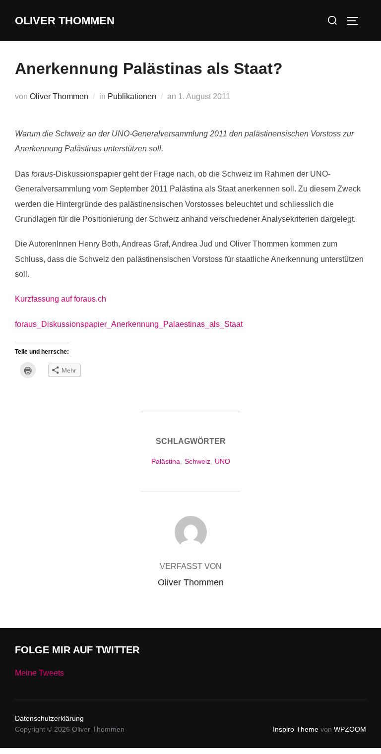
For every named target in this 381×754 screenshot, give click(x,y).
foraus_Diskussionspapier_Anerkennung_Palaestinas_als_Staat (129, 324)
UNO (222, 461)
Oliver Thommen (65, 20)
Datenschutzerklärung (49, 718)
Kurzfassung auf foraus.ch (60, 299)
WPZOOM (350, 729)
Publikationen (132, 96)
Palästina (165, 461)
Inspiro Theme (295, 729)
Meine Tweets (39, 673)
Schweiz (197, 461)
